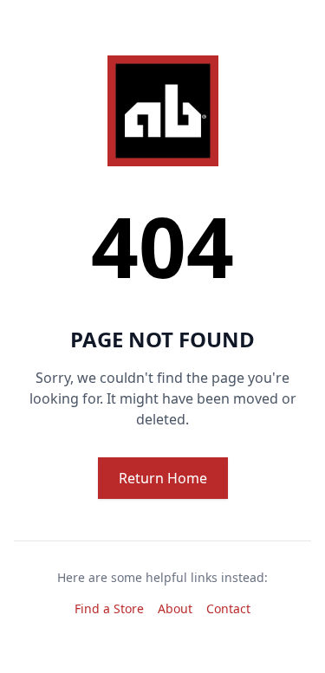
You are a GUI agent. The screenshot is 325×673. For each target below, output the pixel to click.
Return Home (163, 478)
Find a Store (109, 608)
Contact (228, 608)
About (175, 608)
